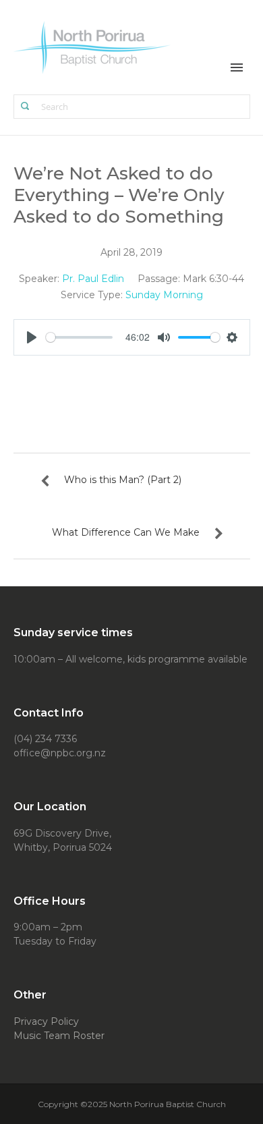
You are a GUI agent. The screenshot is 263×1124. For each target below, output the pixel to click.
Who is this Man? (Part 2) (122, 480)
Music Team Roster (59, 1036)
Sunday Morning (164, 295)
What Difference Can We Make (126, 532)
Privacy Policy (46, 1021)
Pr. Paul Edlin (93, 279)
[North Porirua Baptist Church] (92, 46)
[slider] (79, 337)
